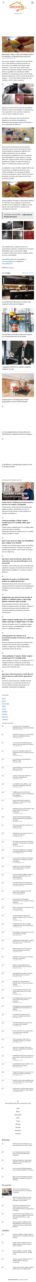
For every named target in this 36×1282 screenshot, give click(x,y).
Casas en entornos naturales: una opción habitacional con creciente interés (22, 991)
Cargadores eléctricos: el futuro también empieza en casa (16, 368)
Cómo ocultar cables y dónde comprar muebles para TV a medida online (23, 1268)
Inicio (4, 698)
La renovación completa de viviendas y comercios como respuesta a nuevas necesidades (23, 859)
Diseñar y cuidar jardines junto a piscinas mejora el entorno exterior (22, 965)
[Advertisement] (18, 24)
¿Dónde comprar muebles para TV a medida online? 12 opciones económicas (22, 1260)
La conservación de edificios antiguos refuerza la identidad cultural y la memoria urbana (23, 876)
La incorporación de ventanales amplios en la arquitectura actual (22, 801)
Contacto (5, 719)
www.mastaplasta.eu (8, 261)
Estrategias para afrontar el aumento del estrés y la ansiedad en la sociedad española (23, 843)
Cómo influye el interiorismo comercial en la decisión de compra (23, 932)
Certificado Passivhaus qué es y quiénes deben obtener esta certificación (23, 941)
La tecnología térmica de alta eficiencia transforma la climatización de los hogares (17, 433)
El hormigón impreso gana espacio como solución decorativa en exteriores (22, 999)
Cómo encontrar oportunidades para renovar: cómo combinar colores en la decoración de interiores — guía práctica (23, 1216)
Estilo (4, 706)
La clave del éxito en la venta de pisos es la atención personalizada (23, 1031)
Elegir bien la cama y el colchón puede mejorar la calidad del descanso (15, 580)
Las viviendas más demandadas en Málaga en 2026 (22, 760)
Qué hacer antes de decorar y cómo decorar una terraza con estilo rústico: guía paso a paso (17, 676)
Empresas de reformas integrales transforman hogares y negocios (22, 867)
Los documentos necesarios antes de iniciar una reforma (23, 768)
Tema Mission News (12, 1279)
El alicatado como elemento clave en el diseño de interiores (23, 834)
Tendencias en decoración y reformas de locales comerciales (23, 957)
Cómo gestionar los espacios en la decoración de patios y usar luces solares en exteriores (17, 638)
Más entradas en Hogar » (28, 273)
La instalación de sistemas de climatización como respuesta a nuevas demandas (23, 900)
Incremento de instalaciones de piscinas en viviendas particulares (22, 1015)
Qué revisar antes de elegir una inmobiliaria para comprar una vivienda (18, 542)
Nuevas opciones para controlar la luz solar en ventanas (23, 908)
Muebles (4, 711)
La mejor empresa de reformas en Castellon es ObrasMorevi (22, 776)
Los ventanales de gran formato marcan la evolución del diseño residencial (21, 1153)
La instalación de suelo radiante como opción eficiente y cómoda (23, 1064)
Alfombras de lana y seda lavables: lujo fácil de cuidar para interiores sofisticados (23, 810)
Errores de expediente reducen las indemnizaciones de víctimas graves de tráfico (23, 752)
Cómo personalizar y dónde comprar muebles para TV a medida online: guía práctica (16, 522)
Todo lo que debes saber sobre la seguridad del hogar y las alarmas (22, 1039)
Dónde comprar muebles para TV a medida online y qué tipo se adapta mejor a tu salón (17, 620)
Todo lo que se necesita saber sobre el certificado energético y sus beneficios (23, 1089)
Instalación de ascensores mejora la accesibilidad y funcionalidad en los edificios (22, 1007)
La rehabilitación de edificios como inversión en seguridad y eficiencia (22, 784)
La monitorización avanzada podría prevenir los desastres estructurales (23, 883)
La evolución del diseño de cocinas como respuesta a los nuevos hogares (16, 303)
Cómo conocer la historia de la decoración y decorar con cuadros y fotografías (17, 503)
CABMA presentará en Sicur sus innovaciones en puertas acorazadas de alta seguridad (23, 793)
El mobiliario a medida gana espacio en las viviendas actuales (17, 465)
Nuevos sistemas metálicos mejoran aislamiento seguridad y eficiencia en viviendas (22, 1178)
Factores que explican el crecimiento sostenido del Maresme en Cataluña (23, 850)
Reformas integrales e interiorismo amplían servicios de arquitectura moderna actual (22, 1161)
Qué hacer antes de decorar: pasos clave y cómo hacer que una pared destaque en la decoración (17, 561)
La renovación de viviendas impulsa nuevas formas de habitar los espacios (23, 743)
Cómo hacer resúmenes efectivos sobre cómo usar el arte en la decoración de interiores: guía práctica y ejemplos (23, 1208)
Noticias (4, 714)
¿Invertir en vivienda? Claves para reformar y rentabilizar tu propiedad (23, 1048)
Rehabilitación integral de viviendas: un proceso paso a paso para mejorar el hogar (23, 1057)
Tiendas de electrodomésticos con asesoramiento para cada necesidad (22, 1144)
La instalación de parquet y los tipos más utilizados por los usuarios (23, 974)
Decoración (5, 704)
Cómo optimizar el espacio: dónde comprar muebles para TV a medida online (17, 657)
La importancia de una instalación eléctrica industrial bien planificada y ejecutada (23, 818)
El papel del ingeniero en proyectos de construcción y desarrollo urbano (23, 1072)
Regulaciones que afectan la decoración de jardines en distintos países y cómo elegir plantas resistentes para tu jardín (17, 599)
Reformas (5, 717)
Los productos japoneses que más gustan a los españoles (22, 891)
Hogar (12, 268)
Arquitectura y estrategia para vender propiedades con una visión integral (15, 400)
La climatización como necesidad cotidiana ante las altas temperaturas (23, 924)
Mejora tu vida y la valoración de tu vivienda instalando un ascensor (22, 949)
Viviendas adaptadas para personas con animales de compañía (22, 1023)
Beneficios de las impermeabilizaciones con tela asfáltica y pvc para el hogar (23, 1081)
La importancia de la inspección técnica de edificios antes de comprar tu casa (23, 917)
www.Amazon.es (7, 263)
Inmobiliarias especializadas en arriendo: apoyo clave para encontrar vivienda (23, 983)
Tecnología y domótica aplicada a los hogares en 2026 (23, 825)
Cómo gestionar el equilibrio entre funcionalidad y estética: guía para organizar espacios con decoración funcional (22, 1224)
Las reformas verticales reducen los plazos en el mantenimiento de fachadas (17, 335)
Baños (4, 701)
